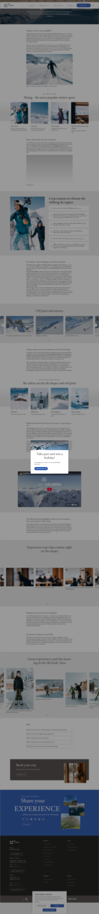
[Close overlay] (66, 442)
